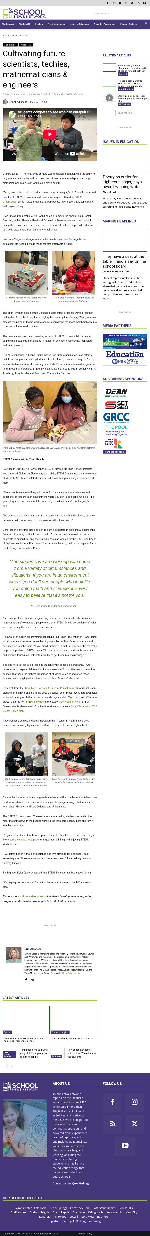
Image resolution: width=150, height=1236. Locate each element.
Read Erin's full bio (71, 973)
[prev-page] (5, 1066)
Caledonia (40, 1208)
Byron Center (23, 1208)
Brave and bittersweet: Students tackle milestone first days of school (23, 1039)
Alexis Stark (109, 191)
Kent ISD (123, 74)
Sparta (7, 1032)
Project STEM (25, 44)
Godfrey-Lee (19, 1212)
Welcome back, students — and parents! (72, 1038)
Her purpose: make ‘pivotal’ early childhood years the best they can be (34, 1053)
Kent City (132, 1212)
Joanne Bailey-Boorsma (116, 271)
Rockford (103, 1216)
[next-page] (11, 1066)
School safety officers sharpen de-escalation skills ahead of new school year (132, 68)
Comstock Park (80, 1208)
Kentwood (60, 1216)
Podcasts (56, 1056)
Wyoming (95, 1221)
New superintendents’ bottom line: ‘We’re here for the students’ (82, 1053)
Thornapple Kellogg (73, 1221)
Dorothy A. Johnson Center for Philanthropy (49, 688)
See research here (69, 701)
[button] (146, 23)
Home (6, 35)
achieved (8, 697)
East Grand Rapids (7, 1054)
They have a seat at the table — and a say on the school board (124, 261)
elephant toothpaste (28, 839)
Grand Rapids (19, 35)
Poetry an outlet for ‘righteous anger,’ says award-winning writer (122, 182)
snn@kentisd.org (78, 1183)
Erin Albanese (19, 102)
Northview (88, 1216)
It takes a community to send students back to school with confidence (130, 83)
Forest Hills (126, 1208)
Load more (124, 112)
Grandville (79, 1212)
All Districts (124, 104)
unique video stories (32, 896)
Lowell (74, 1216)
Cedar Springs (59, 1208)
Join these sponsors (114, 451)
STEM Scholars (35, 701)
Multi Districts (126, 89)
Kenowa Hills (114, 1212)
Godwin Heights (60, 1032)
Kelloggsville (96, 1212)
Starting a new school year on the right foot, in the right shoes (132, 98)
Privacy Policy (85, 1233)
